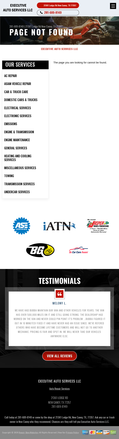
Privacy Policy (72, 432)
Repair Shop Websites (28, 432)
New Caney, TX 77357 (52, 26)
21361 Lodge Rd (33, 26)
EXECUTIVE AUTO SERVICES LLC (59, 49)
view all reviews (59, 355)
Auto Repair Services (59, 388)
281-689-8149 (53, 12)
